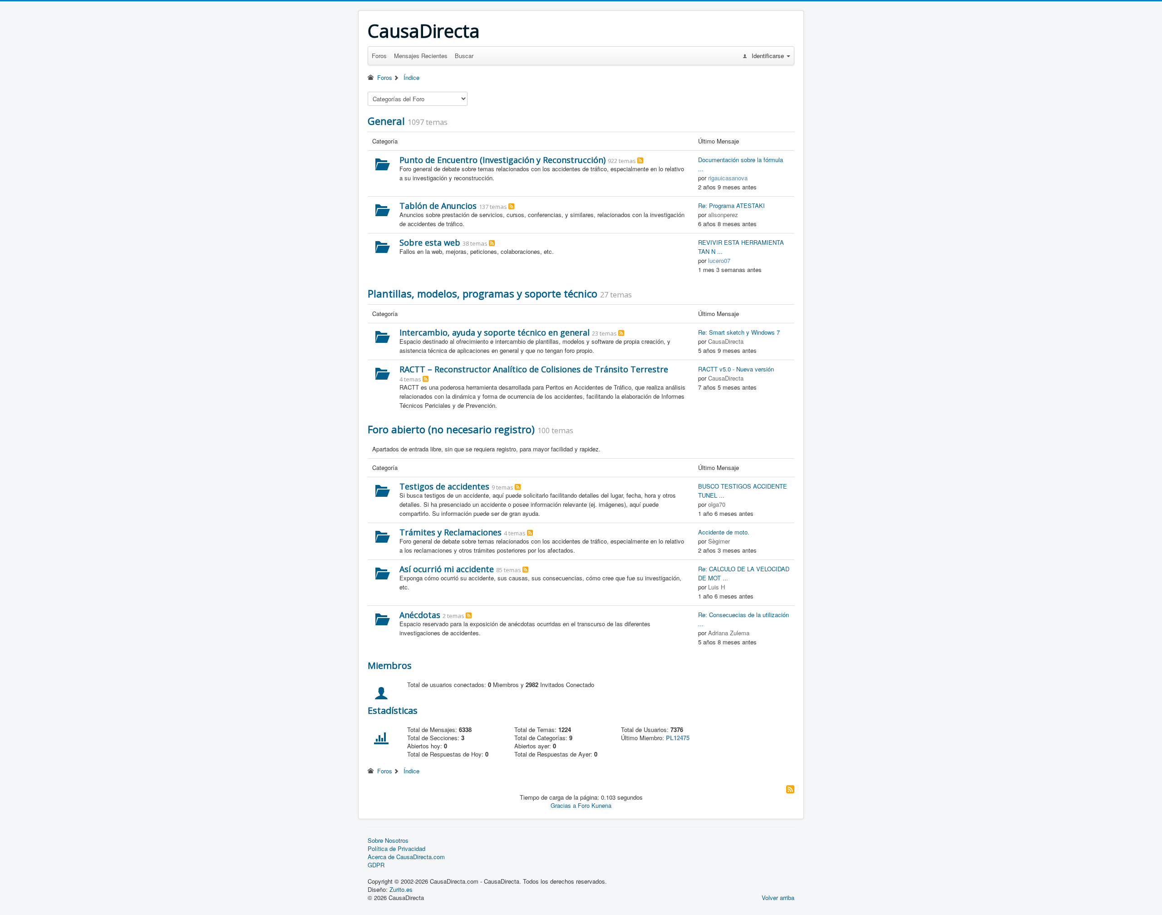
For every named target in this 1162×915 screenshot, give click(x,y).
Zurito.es (401, 889)
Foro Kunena (594, 805)
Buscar (464, 55)
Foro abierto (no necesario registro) (451, 429)
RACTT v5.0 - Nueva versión (736, 369)
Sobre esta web (429, 242)
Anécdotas (419, 614)
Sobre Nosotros (388, 840)
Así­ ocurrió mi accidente (446, 569)
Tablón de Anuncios (438, 205)
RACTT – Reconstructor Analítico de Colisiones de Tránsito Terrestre (533, 369)
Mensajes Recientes (421, 55)
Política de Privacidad (396, 849)
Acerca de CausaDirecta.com (406, 857)
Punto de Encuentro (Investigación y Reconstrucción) (502, 159)
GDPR (376, 865)
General (386, 121)
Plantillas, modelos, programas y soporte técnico (482, 293)
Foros (379, 55)
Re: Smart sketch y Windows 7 (739, 332)
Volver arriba (778, 897)
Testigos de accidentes (444, 486)
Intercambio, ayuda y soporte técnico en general (494, 332)
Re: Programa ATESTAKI (731, 205)
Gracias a (563, 805)
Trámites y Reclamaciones (450, 532)
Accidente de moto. (723, 532)
